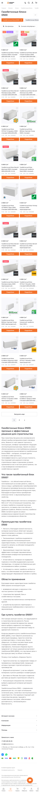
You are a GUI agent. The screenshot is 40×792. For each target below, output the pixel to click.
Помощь (4, 730)
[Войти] (32, 3)
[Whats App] (6, 754)
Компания (5, 720)
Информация (5, 725)
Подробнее (10, 63)
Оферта (20, 770)
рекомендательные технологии (10, 777)
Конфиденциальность (8, 770)
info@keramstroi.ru (7, 744)
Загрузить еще (19, 414)
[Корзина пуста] (36, 3)
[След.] (24, 420)
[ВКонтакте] (2, 754)
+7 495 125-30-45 (6, 741)
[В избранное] (17, 32)
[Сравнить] (17, 35)
